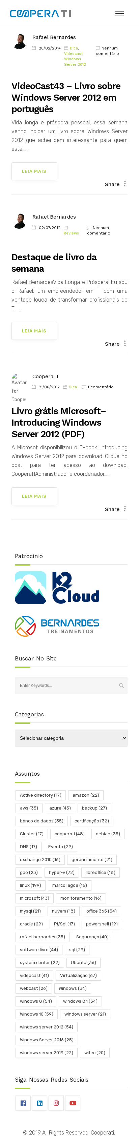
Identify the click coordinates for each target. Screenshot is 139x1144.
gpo (29, 872)
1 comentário (101, 387)
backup (94, 808)
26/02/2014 (50, 48)
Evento (60, 846)
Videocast (73, 54)
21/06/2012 (49, 387)
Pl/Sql (64, 923)
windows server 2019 (46, 1052)
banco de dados (41, 820)
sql (77, 949)
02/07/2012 (49, 228)
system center (40, 962)
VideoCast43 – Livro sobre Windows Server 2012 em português (65, 98)
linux (30, 885)
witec (94, 1052)
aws (29, 808)
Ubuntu (83, 962)
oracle (31, 923)
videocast (34, 975)
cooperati (70, 833)
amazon (86, 795)
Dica (74, 48)
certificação (92, 820)
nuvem (63, 911)
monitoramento (81, 898)
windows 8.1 (80, 1001)
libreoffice (100, 872)
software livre (39, 949)
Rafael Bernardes (54, 37)
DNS (28, 846)
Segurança (92, 936)
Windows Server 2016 (47, 1039)
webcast (34, 988)
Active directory (40, 795)
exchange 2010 (40, 859)
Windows (73, 988)
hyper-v (62, 872)
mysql (30, 911)
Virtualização (78, 975)
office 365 (101, 911)
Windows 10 (36, 1014)
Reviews (71, 233)
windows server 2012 (46, 1026)
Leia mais (34, 171)
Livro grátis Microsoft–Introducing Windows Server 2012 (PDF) (58, 423)
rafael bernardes (42, 936)
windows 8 (36, 1001)
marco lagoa (69, 885)
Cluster (32, 833)
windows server (85, 1014)
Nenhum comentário (107, 51)
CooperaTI (45, 376)
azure (60, 808)
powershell (102, 923)
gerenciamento (92, 859)
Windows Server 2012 (75, 62)
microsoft (34, 898)
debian (108, 833)
